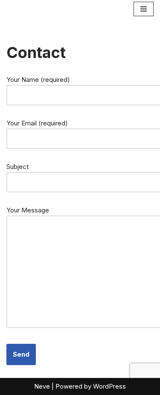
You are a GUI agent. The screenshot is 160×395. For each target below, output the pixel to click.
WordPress (109, 386)
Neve (42, 386)
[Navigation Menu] (144, 9)
